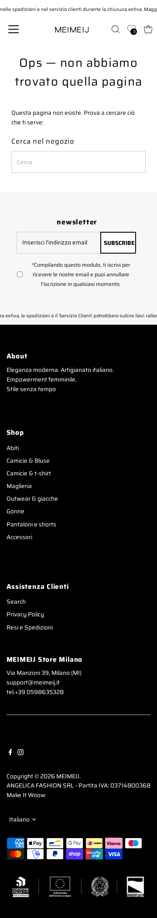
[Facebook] (10, 752)
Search (16, 601)
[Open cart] (148, 29)
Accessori (19, 537)
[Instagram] (20, 752)
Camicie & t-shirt (29, 473)
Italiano (19, 819)
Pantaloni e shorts (31, 524)
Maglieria (19, 486)
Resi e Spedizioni (30, 627)
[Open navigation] (18, 29)
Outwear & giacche (32, 498)
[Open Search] (115, 29)
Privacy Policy (25, 614)
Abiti (13, 448)
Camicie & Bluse (28, 460)
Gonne (15, 511)
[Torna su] (139, 894)
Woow (36, 795)
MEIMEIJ (67, 776)
